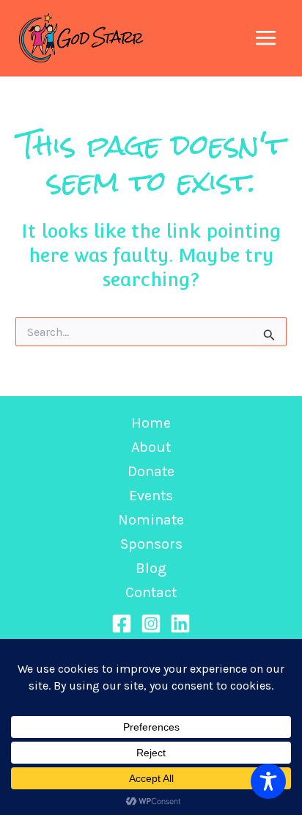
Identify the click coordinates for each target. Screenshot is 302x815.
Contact (151, 592)
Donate (151, 471)
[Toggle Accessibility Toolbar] (268, 781)
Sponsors (151, 544)
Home (151, 422)
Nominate (151, 519)
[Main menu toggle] (266, 38)
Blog (151, 568)
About (151, 447)
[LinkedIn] (180, 623)
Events (151, 495)
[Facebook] (121, 623)
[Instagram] (151, 623)
